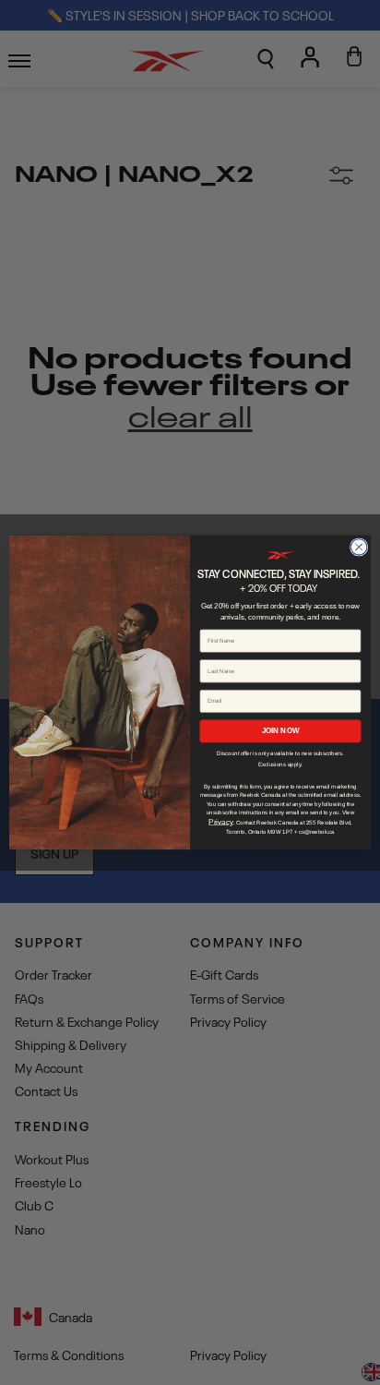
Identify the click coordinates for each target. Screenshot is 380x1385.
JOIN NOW (280, 731)
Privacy (220, 822)
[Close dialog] (358, 547)
